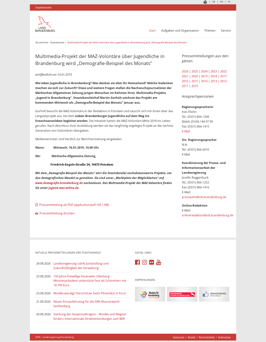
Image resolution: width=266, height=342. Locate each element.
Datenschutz (224, 337)
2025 (194, 71)
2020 (194, 76)
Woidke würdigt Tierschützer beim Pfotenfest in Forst (89, 293)
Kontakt (191, 337)
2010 (194, 86)
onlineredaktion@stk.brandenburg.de (207, 215)
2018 (214, 76)
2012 (223, 81)
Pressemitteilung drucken (57, 213)
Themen (210, 31)
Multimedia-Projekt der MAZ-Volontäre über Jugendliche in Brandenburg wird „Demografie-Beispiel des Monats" (127, 42)
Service (226, 31)
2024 (204, 71)
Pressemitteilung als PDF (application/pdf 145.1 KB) (74, 204)
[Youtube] (158, 262)
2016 (185, 81)
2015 (194, 81)
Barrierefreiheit (207, 337)
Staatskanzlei (57, 42)
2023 (214, 71)
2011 (185, 86)
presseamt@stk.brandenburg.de (204, 197)
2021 (185, 76)
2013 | (215, 81)
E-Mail (186, 131)
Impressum (178, 337)
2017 (223, 76)
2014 (204, 81)
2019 (204, 76)
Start (152, 31)
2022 (223, 71)
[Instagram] (144, 262)
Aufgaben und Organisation (180, 31)
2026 (185, 71)
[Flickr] (151, 262)
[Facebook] (137, 262)
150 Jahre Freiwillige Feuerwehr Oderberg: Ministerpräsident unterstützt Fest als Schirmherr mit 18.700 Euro (89, 280)
